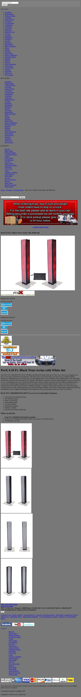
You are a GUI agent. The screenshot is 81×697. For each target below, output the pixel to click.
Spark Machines (14, 671)
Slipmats (7, 60)
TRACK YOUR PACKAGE (45, 615)
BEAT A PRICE (17, 615)
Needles (7, 50)
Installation (8, 39)
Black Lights (9, 151)
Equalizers (8, 35)
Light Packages (9, 174)
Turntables (8, 71)
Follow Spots (9, 163)
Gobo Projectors (14, 648)
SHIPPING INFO (16, 617)
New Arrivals (9, 75)
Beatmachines (9, 14)
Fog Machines (9, 160)
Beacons (7, 149)
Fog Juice (8, 162)
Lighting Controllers (11, 172)
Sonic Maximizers (10, 64)
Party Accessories (10, 179)
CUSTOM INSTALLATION (48, 617)
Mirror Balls (8, 176)
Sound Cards (9, 66)
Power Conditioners (11, 55)
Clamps (7, 156)
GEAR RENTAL (29, 615)
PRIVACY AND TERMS (67, 617)
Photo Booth (9, 53)
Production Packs (10, 57)
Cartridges (8, 18)
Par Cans (7, 178)
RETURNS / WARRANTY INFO (67, 615)
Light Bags (8, 167)
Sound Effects (9, 68)
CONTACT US (6, 615)
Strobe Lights (9, 187)
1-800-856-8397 (66, 608)
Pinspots (7, 181)
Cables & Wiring (10, 16)
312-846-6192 (36, 608)
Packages (8, 52)
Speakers (7, 69)
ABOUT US (5, 617)
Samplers (7, 59)
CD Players (8, 21)
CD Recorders (9, 23)
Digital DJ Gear (10, 32)
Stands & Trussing (10, 185)
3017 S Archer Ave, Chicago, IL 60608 (13, 608)
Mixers (7, 48)
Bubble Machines (10, 153)
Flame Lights (9, 158)
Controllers (8, 27)
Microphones (9, 44)
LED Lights (8, 169)
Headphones (9, 37)
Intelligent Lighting (11, 165)
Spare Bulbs (12, 669)
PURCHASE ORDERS (30, 617)
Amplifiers (8, 12)
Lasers (7, 171)
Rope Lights (8, 183)
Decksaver (8, 30)
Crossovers (8, 28)
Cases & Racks (9, 19)
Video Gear (8, 73)
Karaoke (7, 41)
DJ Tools (7, 34)
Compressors (9, 25)
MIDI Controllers (10, 46)
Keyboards (8, 43)
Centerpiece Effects (11, 154)
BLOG (3, 619)
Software (7, 62)
